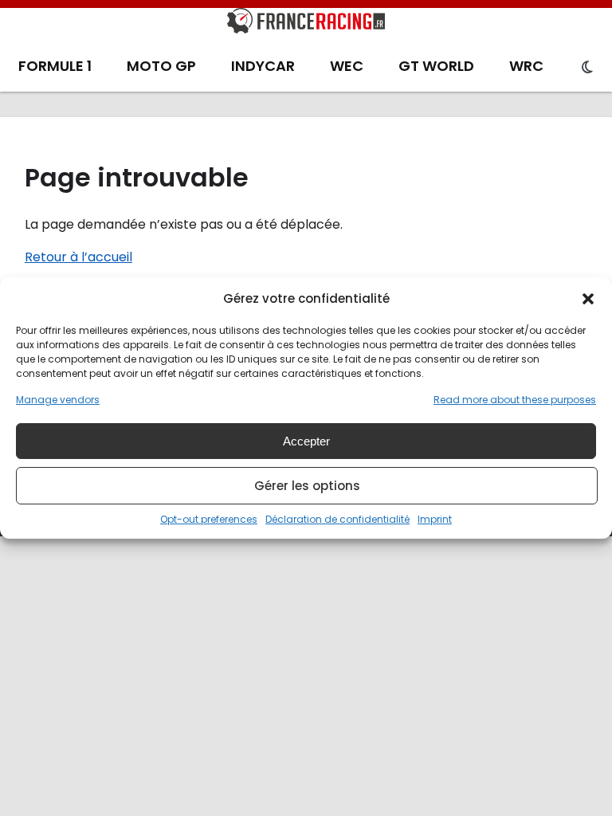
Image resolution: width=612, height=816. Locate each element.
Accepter (306, 441)
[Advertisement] (306, 655)
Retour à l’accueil (78, 257)
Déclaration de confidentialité (337, 519)
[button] (588, 299)
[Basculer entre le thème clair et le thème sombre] (587, 68)
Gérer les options (307, 485)
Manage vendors (58, 399)
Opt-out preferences (208, 519)
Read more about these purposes (515, 399)
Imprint (435, 519)
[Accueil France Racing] (306, 24)
